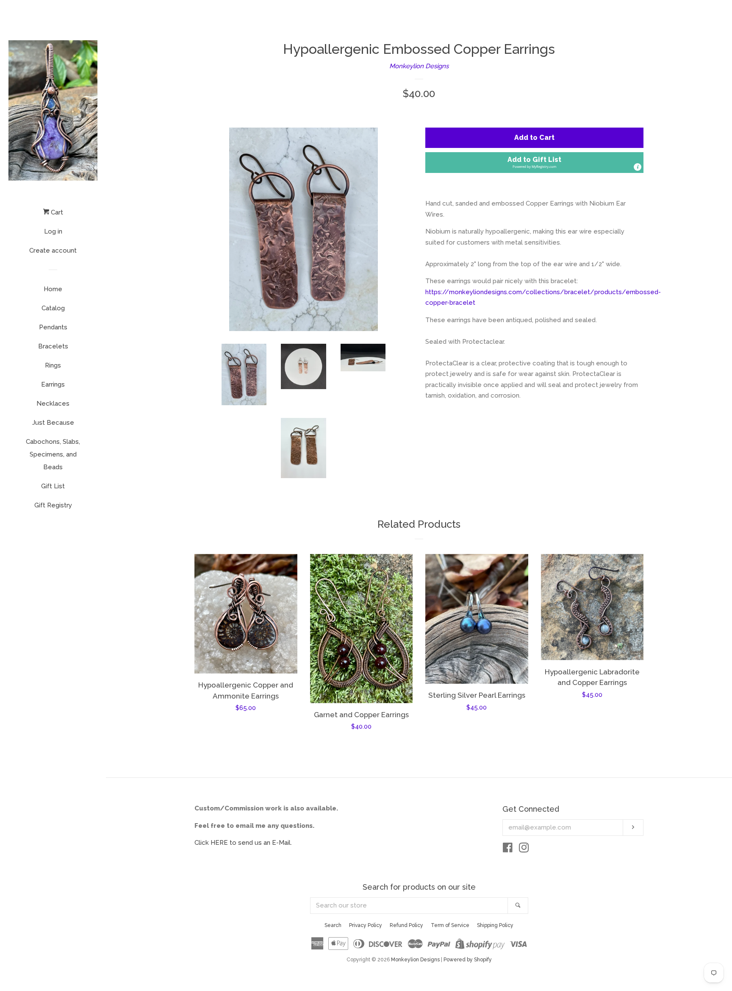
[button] (534, 162)
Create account (53, 250)
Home (53, 289)
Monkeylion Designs (419, 66)
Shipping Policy (495, 925)
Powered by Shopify (468, 960)
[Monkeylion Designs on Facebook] (507, 849)
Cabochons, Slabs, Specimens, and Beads (53, 454)
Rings (53, 365)
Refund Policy (406, 925)
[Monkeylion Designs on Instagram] (524, 849)
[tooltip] (637, 167)
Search (332, 925)
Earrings (53, 384)
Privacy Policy (365, 925)
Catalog (53, 308)
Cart (56, 212)
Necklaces (52, 403)
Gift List (53, 486)
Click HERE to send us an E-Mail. (243, 842)
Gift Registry (53, 505)
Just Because (53, 422)
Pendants (53, 327)
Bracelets (53, 346)
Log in (53, 231)
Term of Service (450, 925)
